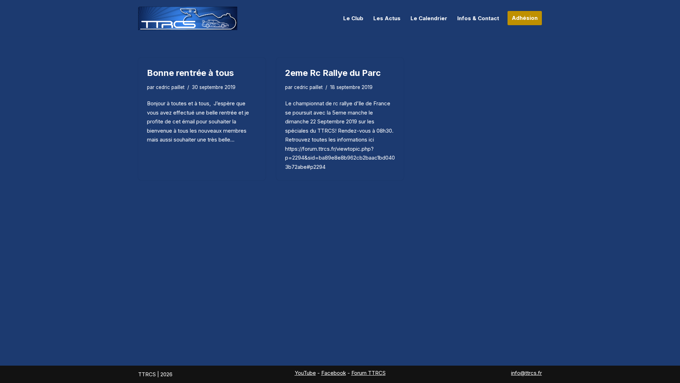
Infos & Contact (478, 18)
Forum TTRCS (368, 373)
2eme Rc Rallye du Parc (333, 73)
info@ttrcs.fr (526, 373)
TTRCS (147, 374)
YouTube (305, 373)
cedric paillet (170, 87)
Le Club (353, 18)
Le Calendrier (428, 18)
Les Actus (387, 18)
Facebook (333, 373)
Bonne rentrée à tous (190, 73)
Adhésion (525, 18)
